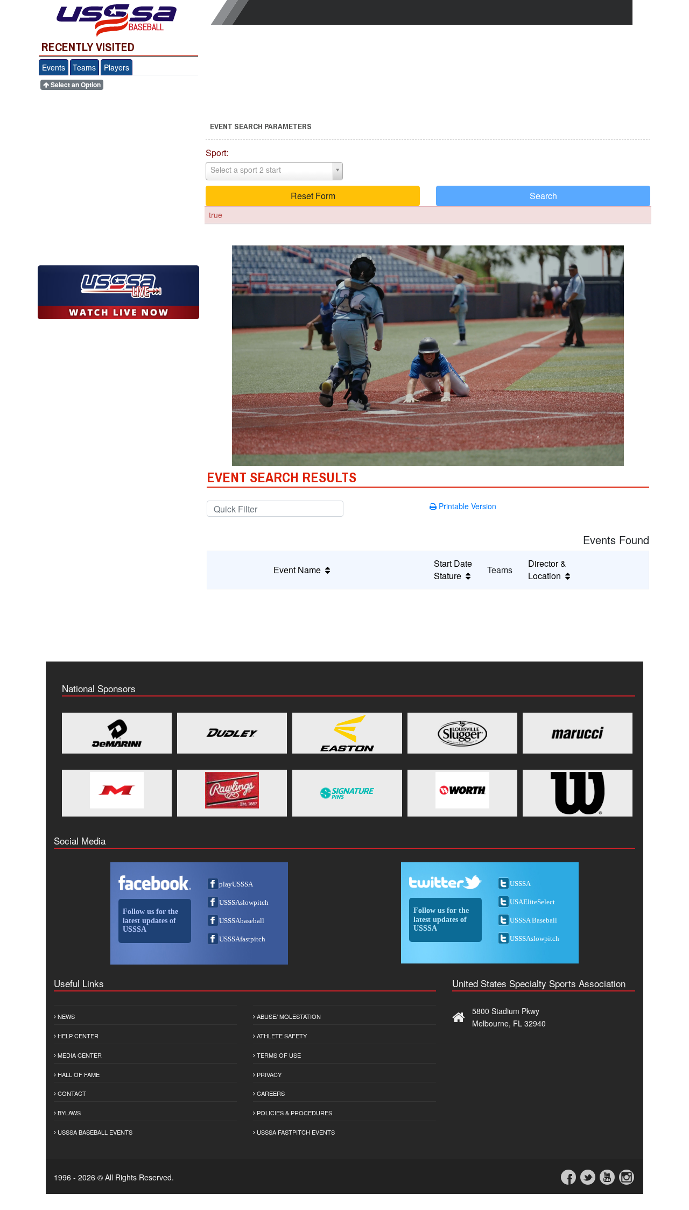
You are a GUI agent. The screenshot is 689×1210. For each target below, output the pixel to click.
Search (543, 195)
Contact (71, 1093)
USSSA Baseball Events (94, 1132)
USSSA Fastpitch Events (295, 1132)
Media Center (79, 1055)
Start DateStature (453, 569)
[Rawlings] (232, 790)
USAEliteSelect (532, 902)
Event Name (299, 570)
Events (53, 67)
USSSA (520, 884)
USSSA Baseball (533, 920)
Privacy (268, 1074)
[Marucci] (577, 733)
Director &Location (547, 569)
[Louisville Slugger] (462, 733)
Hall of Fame (78, 1074)
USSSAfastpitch (242, 939)
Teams (84, 67)
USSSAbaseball (241, 921)
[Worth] (462, 790)
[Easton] (347, 733)
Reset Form (313, 195)
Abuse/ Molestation (288, 1016)
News (65, 1016)
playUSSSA (236, 884)
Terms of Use (278, 1055)
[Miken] (117, 790)
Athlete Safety (281, 1035)
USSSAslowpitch (244, 902)
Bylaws (68, 1112)
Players (116, 67)
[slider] (428, 447)
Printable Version (466, 506)
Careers (270, 1093)
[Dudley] (232, 733)
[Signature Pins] (347, 793)
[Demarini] (117, 733)
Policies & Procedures (293, 1112)
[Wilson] (577, 793)
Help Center (77, 1035)
